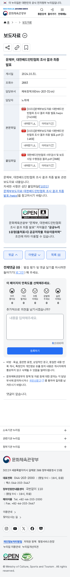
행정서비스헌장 (46, 541)
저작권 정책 (30, 541)
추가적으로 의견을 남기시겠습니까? (28, 309)
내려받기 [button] (28, 123)
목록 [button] (54, 255)
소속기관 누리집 (11, 430)
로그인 (20, 272)
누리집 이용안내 (11, 546)
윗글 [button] (11, 255)
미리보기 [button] (46, 123)
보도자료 (27, 22)
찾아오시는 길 (10, 517)
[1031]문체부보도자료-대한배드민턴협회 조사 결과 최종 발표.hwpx (34, 191)
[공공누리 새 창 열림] (35, 214)
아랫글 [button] (33, 255)
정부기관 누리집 (11, 446)
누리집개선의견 (30, 546)
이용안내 (8, 512)
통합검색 (42, 14)
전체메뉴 (62, 14)
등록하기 (35, 351)
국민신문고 (35, 380)
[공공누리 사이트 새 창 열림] (11, 557)
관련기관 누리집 (11, 438)
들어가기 (52, 14)
